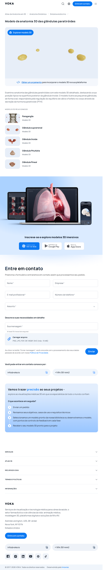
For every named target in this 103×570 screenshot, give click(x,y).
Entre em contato (16, 535)
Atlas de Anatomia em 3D (15, 14)
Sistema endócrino (58, 14)
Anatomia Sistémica (38, 14)
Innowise (65, 567)
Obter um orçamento (32, 82)
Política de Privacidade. (39, 353)
